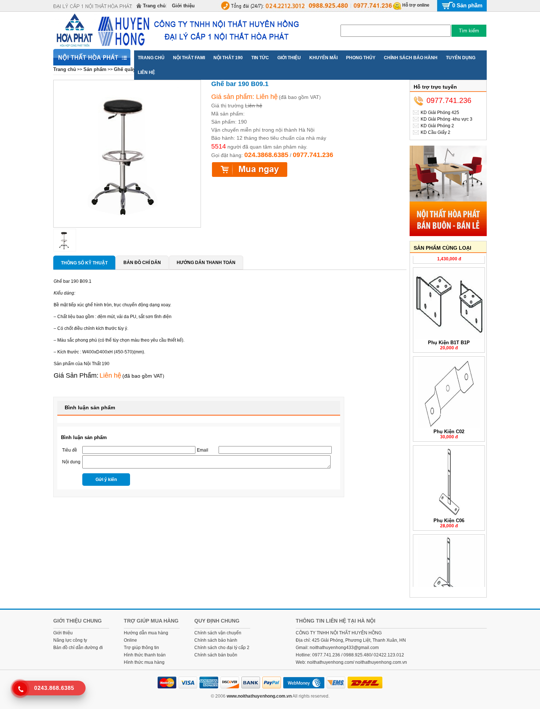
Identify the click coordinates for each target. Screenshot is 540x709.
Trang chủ (154, 5)
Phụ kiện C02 (448, 424)
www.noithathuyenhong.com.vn (259, 696)
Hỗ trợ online (415, 5)
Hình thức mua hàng (144, 662)
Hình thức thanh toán (145, 655)
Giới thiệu (183, 5)
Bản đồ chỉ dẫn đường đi (78, 647)
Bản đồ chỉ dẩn (142, 262)
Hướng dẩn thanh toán (206, 262)
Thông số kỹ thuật (84, 263)
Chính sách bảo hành (215, 640)
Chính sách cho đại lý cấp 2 (221, 647)
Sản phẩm (95, 69)
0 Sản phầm (467, 5)
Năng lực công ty (70, 640)
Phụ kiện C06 (448, 513)
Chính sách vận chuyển (217, 632)
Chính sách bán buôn (215, 655)
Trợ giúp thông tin (141, 647)
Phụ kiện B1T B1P (449, 335)
